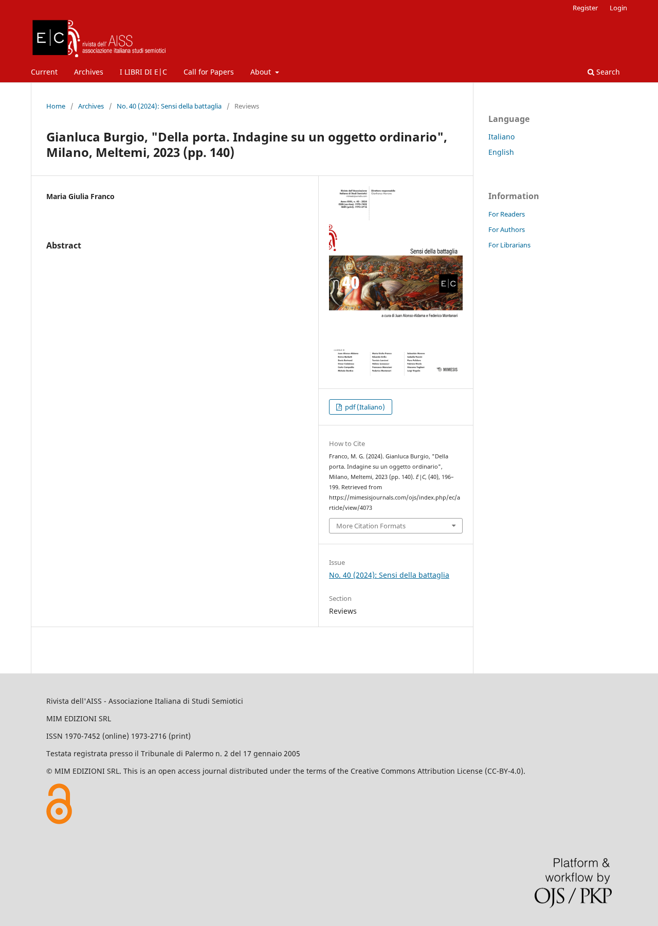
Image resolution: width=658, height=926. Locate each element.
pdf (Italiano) (364, 407)
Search (607, 72)
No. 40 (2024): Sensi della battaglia (169, 106)
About (261, 72)
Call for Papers (209, 72)
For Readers (506, 214)
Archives (88, 72)
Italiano (501, 136)
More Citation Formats (371, 525)
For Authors (506, 229)
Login (618, 7)
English (501, 152)
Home (55, 106)
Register (585, 7)
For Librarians (509, 245)
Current (44, 72)
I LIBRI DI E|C (143, 72)
